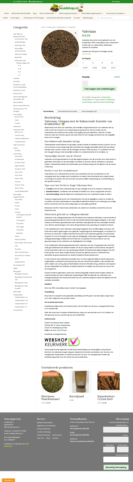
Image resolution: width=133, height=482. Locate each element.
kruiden (102, 100)
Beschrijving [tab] (48, 111)
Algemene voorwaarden (46, 426)
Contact (55, 438)
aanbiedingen (62, 330)
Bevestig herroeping (116, 467)
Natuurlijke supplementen (91, 13)
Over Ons (40, 438)
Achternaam (123, 445)
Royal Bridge (109, 102)
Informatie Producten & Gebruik (59, 18)
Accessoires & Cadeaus (115, 13)
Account (77, 18)
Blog (35, 13)
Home (6, 13)
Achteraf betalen (43, 435)
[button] (76, 33)
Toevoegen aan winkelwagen (99, 88)
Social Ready (87, 102)
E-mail (126, 435)
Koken (5, 18)
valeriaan (96, 102)
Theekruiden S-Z (61, 27)
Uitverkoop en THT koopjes (34, 18)
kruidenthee (110, 100)
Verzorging (14, 18)
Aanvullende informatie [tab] (67, 111)
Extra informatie (122, 455)
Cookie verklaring (43, 432)
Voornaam (110, 445)
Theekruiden (51, 27)
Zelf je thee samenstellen (21, 13)
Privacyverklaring (43, 429)
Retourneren (57, 435)
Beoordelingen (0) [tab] (89, 111)
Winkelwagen (88, 18)
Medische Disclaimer (45, 423)
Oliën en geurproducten (68, 13)
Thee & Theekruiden (46, 13)
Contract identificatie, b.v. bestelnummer (119, 423)
